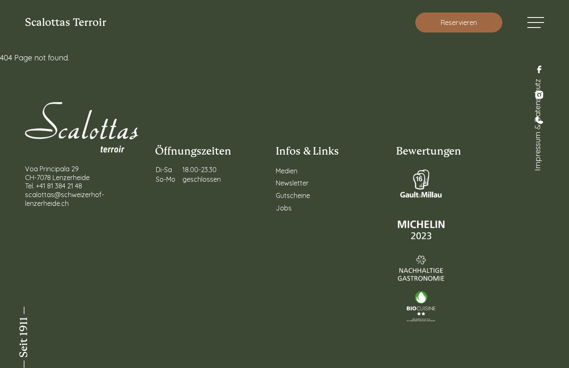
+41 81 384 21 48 (59, 186)
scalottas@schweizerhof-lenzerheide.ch (64, 199)
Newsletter (292, 183)
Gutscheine (293, 195)
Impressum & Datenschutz (537, 125)
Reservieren (459, 22)
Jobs (284, 208)
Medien (286, 171)
